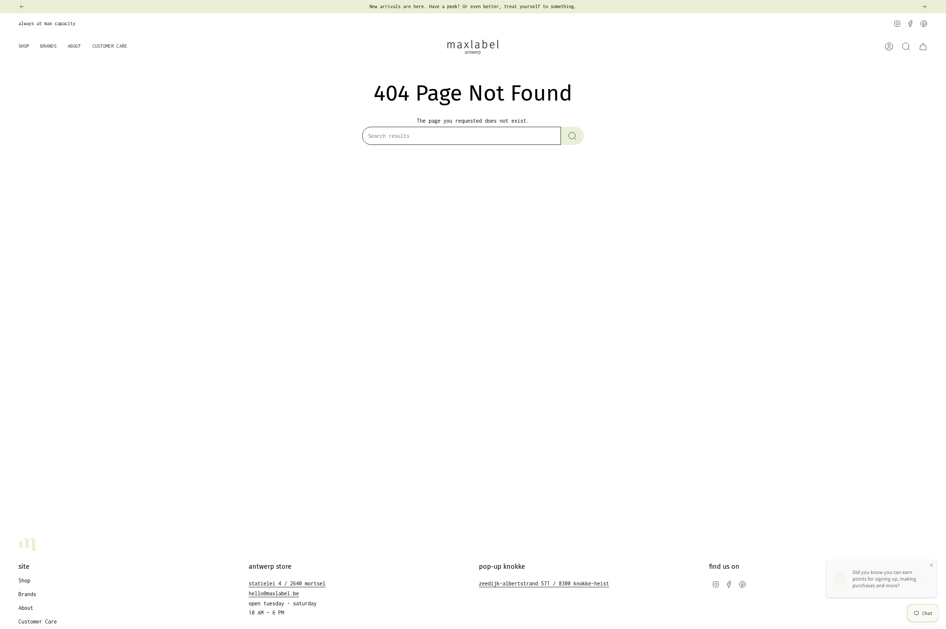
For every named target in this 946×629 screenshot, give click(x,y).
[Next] (924, 6)
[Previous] (21, 6)
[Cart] (923, 46)
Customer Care (37, 621)
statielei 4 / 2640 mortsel (287, 583)
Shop (24, 580)
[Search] (572, 136)
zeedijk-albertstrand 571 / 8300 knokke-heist (544, 583)
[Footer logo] (27, 544)
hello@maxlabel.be (274, 593)
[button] (24, 47)
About (25, 608)
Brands (27, 594)
